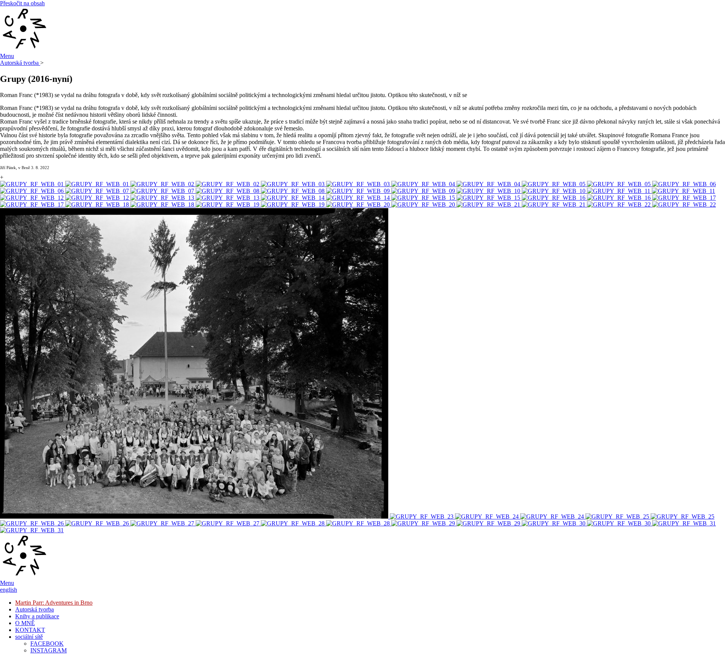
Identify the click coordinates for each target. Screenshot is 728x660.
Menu (7, 56)
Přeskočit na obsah (22, 3)
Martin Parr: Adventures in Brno (54, 602)
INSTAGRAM (48, 650)
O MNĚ (25, 623)
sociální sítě (29, 636)
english (8, 589)
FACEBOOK (47, 643)
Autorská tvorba (20, 63)
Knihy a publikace (37, 616)
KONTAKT (30, 630)
